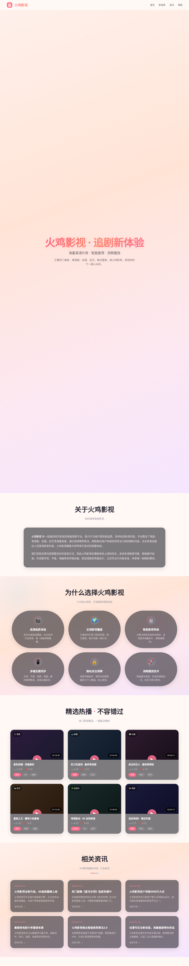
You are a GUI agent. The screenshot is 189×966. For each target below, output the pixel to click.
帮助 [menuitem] (180, 4)
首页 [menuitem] (152, 4)
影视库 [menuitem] (162, 4)
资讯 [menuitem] (172, 4)
